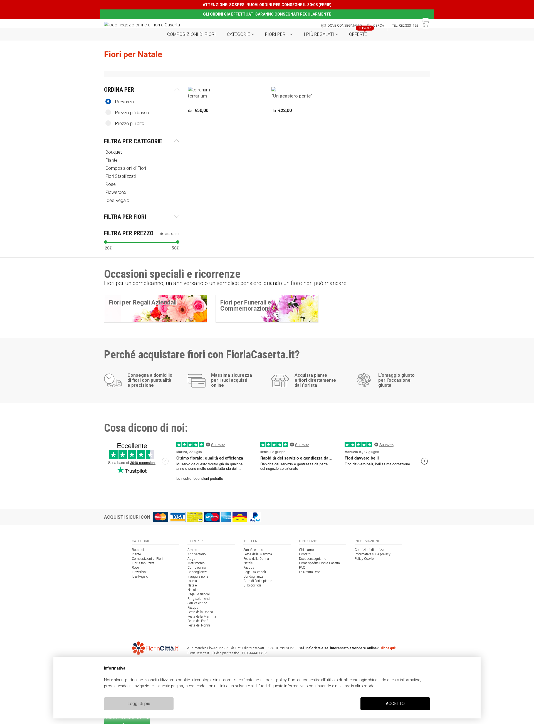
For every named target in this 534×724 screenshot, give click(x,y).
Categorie (239, 34)
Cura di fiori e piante (257, 581)
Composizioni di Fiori (191, 34)
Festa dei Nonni (198, 625)
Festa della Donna (200, 612)
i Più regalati (319, 34)
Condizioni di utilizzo (370, 550)
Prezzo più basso (132, 112)
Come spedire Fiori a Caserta (319, 563)
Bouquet (138, 550)
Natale (192, 585)
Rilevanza (124, 101)
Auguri (192, 559)
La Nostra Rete (309, 572)
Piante (136, 554)
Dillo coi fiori (252, 585)
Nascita (193, 590)
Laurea (192, 581)
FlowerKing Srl (217, 648)
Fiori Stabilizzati (143, 563)
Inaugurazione (197, 576)
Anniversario (196, 554)
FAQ (302, 568)
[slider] (105, 242)
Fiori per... (277, 34)
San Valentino (197, 603)
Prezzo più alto (129, 123)
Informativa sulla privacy (372, 554)
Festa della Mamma (201, 616)
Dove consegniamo (312, 559)
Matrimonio (195, 563)
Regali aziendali (254, 572)
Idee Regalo (140, 576)
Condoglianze (197, 572)
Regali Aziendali (199, 594)
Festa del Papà (197, 621)
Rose (135, 568)
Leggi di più (138, 703)
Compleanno (196, 568)
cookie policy (274, 680)
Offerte (360, 32)
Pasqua (192, 608)
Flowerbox (139, 572)
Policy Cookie (364, 559)
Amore (192, 550)
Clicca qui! (387, 648)
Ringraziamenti (198, 599)
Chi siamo (306, 550)
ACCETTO (395, 703)
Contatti (305, 554)
